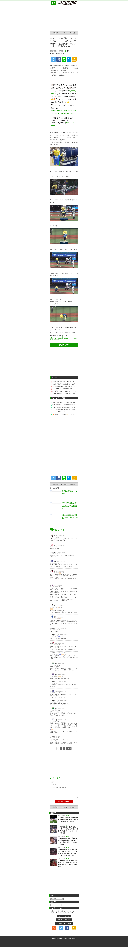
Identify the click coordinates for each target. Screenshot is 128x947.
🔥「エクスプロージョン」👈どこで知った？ (63, 414)
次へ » (69, 748)
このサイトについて (64, 920)
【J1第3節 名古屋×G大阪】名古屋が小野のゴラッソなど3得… (64, 407)
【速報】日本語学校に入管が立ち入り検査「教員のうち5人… (64, 384)
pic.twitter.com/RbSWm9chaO (63, 113)
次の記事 (55, 33)
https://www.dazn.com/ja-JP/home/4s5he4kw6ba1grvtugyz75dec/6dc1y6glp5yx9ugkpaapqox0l (64, 338)
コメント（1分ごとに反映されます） (60, 787)
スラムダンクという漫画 (58, 411)
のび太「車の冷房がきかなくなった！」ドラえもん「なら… (64, 391)
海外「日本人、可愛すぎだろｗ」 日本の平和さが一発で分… (64, 402)
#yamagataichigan (68, 110)
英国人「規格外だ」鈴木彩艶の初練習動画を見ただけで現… (64, 404)
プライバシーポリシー (64, 923)
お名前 (52, 782)
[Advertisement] (64, 18)
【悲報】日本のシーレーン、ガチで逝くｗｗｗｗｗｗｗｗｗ (64, 381)
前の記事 (73, 33)
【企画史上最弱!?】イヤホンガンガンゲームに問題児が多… (64, 386)
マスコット (61, 54)
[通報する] (58, 537)
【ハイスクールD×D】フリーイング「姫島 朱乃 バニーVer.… (64, 409)
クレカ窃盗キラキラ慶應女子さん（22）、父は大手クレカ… (64, 388)
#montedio (55, 110)
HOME (65, 33)
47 (67, 51)
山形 (53, 54)
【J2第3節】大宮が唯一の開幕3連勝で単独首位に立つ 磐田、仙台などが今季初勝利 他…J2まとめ (68, 819)
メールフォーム (64, 916)
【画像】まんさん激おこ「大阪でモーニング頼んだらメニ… (64, 393)
